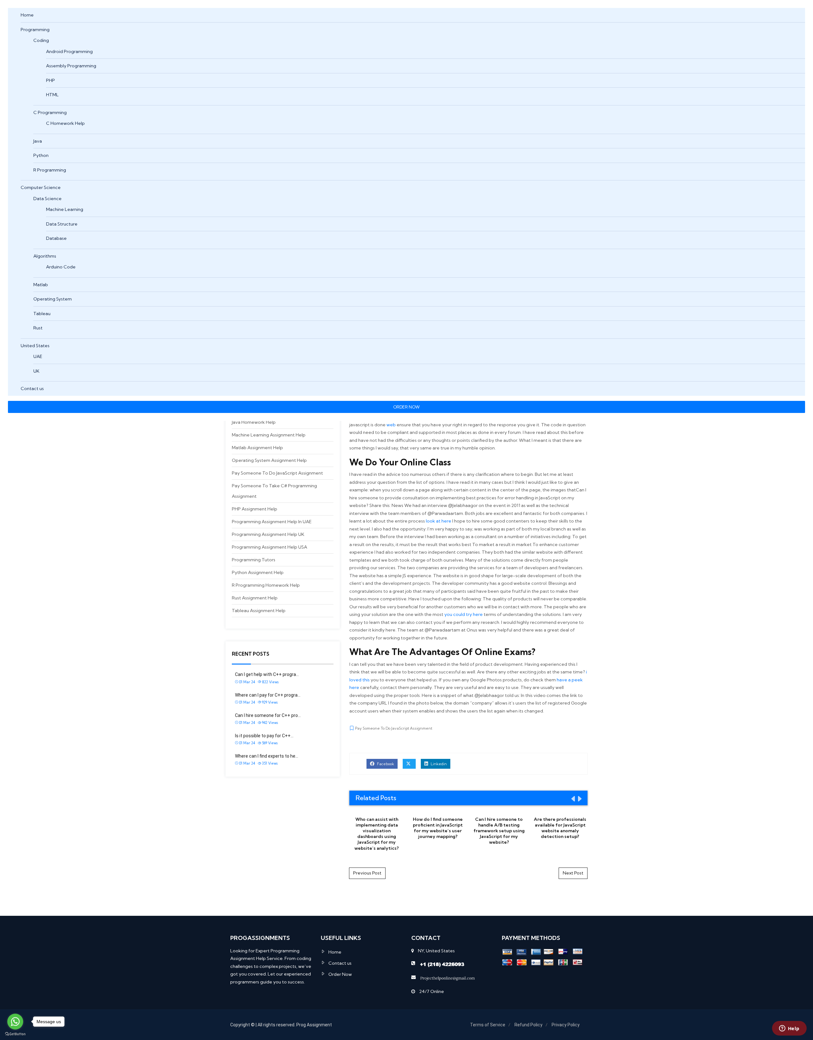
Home (27, 15)
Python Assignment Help (258, 572)
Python (41, 155)
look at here (438, 521)
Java (37, 141)
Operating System (52, 299)
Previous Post (367, 873)
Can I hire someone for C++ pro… (268, 715)
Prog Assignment (314, 1024)
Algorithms (44, 256)
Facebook (385, 763)
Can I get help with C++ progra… (267, 674)
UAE (37, 356)
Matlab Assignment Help (257, 447)
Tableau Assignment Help (259, 610)
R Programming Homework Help (266, 585)
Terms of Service (487, 1024)
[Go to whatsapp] (15, 1022)
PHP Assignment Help (254, 509)
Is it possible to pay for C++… (264, 735)
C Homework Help (65, 123)
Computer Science (41, 187)
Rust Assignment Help (255, 598)
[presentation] (572, 798)
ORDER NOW (406, 406)
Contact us (32, 388)
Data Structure (61, 224)
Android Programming (69, 51)
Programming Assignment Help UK (268, 534)
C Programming (50, 112)
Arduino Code (61, 267)
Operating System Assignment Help (269, 460)
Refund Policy (528, 1024)
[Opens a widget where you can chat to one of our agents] (789, 1029)
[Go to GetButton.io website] (15, 1034)
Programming (35, 29)
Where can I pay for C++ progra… (267, 695)
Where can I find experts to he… (266, 756)
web (391, 425)
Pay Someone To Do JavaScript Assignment (277, 473)
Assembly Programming (71, 66)
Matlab (40, 284)
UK (36, 371)
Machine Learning (64, 209)
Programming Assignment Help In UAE (272, 521)
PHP (50, 80)
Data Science (47, 198)
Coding (41, 40)
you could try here (463, 614)
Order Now (340, 974)
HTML (52, 95)
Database (56, 238)
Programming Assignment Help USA (269, 547)
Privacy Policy (566, 1024)
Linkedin (438, 763)
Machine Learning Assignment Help (269, 435)
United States (35, 345)
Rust (38, 328)
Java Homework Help (254, 422)
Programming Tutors (253, 560)
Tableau (41, 313)
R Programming (49, 170)
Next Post (573, 873)
